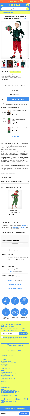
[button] (28, 41)
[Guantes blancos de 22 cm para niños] (9, 112)
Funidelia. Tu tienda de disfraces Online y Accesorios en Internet (14, 5)
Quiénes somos (5, 383)
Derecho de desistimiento (8, 378)
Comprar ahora (18, 99)
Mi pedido (3, 359)
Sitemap (3, 381)
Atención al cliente (16, 345)
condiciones (24, 337)
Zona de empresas (6, 380)
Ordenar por (5, 250)
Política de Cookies (6, 377)
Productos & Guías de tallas (8, 362)
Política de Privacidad (7, 375)
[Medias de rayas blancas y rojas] (9, 121)
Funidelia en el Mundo (7, 372)
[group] (3, 64)
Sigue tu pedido (15, 350)
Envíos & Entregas (6, 361)
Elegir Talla (24, 413)
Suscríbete (23, 333)
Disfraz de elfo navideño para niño (14, 211)
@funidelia (15, 227)
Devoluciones (4, 364)
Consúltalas (23, 18)
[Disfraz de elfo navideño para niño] (15, 199)
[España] (2, 391)
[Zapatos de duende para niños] (9, 130)
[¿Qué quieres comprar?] (2, 5)
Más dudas (4, 365)
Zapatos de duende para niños (20, 128)
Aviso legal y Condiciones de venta (10, 374)
